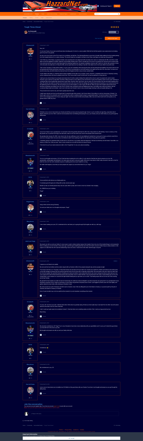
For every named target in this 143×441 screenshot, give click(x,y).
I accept (72, 438)
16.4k (31, 215)
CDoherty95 (33, 31)
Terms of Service (83, 14)
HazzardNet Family (40, 33)
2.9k (31, 235)
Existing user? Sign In (106, 6)
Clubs (42, 14)
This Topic (112, 13)
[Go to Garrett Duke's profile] (30, 115)
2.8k (31, 171)
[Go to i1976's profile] (30, 183)
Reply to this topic (112, 38)
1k (31, 190)
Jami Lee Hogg (30, 241)
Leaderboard (73, 14)
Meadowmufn (30, 155)
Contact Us (76, 429)
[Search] (118, 14)
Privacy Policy (68, 429)
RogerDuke (30, 201)
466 (31, 59)
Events (36, 17)
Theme (61, 429)
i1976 (30, 177)
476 (31, 142)
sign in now (57, 406)
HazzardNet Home (28, 14)
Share (105, 32)
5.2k (31, 122)
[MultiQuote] (41, 103)
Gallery (31, 17)
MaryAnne (30, 221)
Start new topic (98, 38)
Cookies (82, 429)
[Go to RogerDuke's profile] (30, 207)
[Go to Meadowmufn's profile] (30, 161)
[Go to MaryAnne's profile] (30, 227)
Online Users (49, 17)
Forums (37, 14)
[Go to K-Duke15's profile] (30, 134)
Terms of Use (42, 435)
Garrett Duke (30, 109)
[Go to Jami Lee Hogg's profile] (30, 247)
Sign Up (117, 6)
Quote (44, 103)
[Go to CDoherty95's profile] (25, 32)
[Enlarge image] (47, 347)
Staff (42, 17)
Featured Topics (63, 14)
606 (31, 254)
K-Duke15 (30, 129)
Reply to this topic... (37, 413)
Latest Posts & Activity (52, 14)
